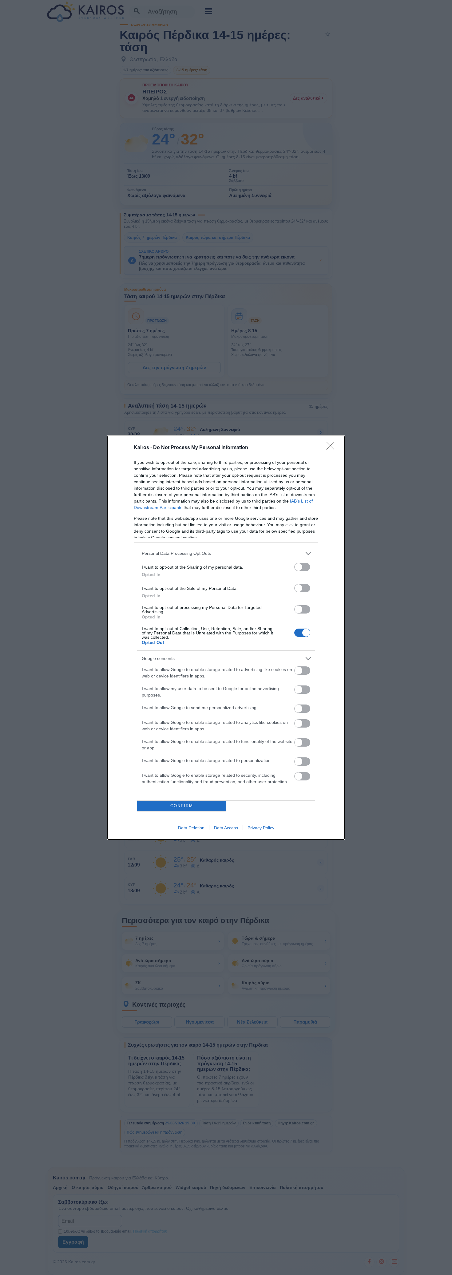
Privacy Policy (261, 827)
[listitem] (226, 553)
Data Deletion (191, 827)
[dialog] (226, 637)
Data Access (226, 827)
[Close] (332, 448)
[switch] (302, 567)
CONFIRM (181, 805)
